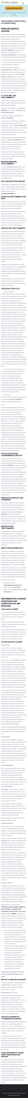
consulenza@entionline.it (8, 193)
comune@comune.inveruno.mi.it (13, 585)
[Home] (9, 2)
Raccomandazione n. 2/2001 (9, 70)
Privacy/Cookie (16, 1095)
